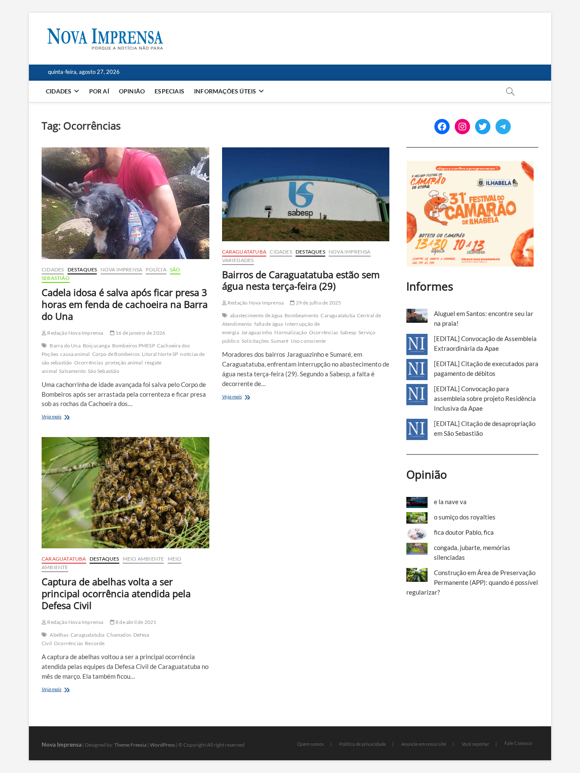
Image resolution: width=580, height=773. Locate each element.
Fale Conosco (518, 743)
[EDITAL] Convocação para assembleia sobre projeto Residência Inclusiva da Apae (485, 398)
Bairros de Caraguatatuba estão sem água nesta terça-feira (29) (301, 280)
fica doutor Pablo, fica (464, 532)
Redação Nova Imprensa (74, 333)
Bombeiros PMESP (133, 345)
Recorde (94, 643)
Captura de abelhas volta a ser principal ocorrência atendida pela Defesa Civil (116, 593)
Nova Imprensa (122, 269)
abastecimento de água (256, 315)
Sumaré (279, 341)
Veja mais (61, 417)
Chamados (119, 635)
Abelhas (59, 635)
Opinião (132, 91)
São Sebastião (103, 371)
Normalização (290, 332)
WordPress (162, 745)
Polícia (156, 269)
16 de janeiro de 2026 (140, 333)
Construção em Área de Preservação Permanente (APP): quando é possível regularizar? (472, 582)
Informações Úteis (225, 91)
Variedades (238, 260)
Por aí (99, 91)
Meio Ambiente (143, 559)
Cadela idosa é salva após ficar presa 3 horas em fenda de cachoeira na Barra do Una (125, 304)
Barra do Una (65, 345)
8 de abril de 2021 (136, 622)
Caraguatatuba (244, 251)
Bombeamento (301, 315)
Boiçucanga (96, 345)
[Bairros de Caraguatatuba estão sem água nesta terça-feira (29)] (306, 194)
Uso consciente (308, 341)
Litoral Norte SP (160, 354)
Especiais (169, 91)
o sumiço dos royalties (465, 517)
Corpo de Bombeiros (116, 354)
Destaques (82, 269)
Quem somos (310, 744)
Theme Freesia (130, 745)
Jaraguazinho (256, 332)
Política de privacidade (362, 744)
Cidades (58, 91)
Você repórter (475, 744)
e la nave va (450, 501)
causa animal (75, 354)
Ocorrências (88, 362)
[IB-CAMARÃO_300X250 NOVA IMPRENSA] (470, 165)
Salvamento (72, 371)
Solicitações (255, 341)
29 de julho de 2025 (318, 302)
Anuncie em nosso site (423, 744)
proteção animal (124, 362)
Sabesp (348, 332)
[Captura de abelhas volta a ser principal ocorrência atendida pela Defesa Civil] (125, 492)
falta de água (268, 324)
